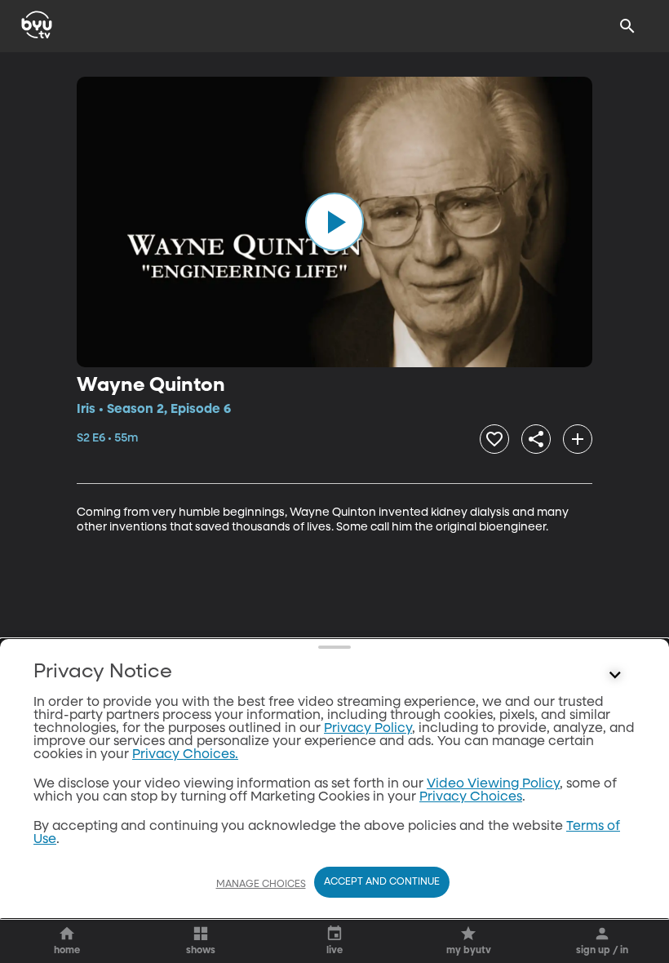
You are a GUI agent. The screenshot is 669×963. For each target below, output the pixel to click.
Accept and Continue (382, 882)
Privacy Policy (368, 728)
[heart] (494, 439)
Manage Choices (261, 885)
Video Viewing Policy (493, 784)
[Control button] (615, 675)
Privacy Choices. (185, 754)
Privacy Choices (470, 797)
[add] (577, 439)
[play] (334, 222)
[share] (536, 439)
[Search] (627, 26)
